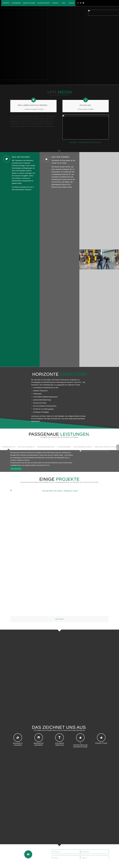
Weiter (106, 126)
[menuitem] (6, 3)
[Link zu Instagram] (80, 3)
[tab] (8, 447)
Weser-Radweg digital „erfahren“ (85, 142)
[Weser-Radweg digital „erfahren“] (85, 127)
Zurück (65, 126)
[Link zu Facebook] (78, 3)
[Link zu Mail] (83, 3)
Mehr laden (59, 619)
